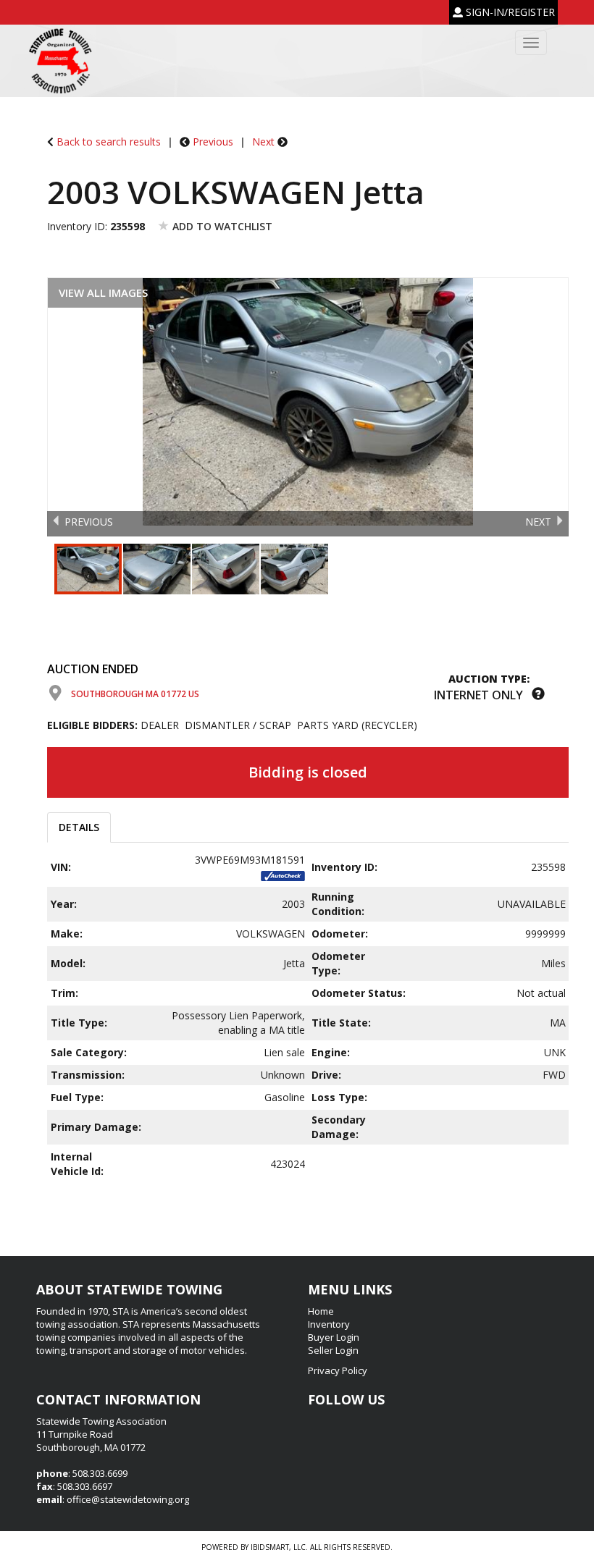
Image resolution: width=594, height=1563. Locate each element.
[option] (308, 402)
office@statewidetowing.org (128, 1499)
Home (321, 1311)
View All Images (103, 292)
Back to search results (109, 141)
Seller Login (333, 1350)
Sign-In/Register (509, 12)
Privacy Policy (337, 1370)
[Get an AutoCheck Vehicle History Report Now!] (283, 874)
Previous (213, 141)
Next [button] (538, 521)
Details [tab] (79, 827)
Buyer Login (333, 1337)
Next (263, 141)
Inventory (329, 1324)
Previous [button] (88, 521)
